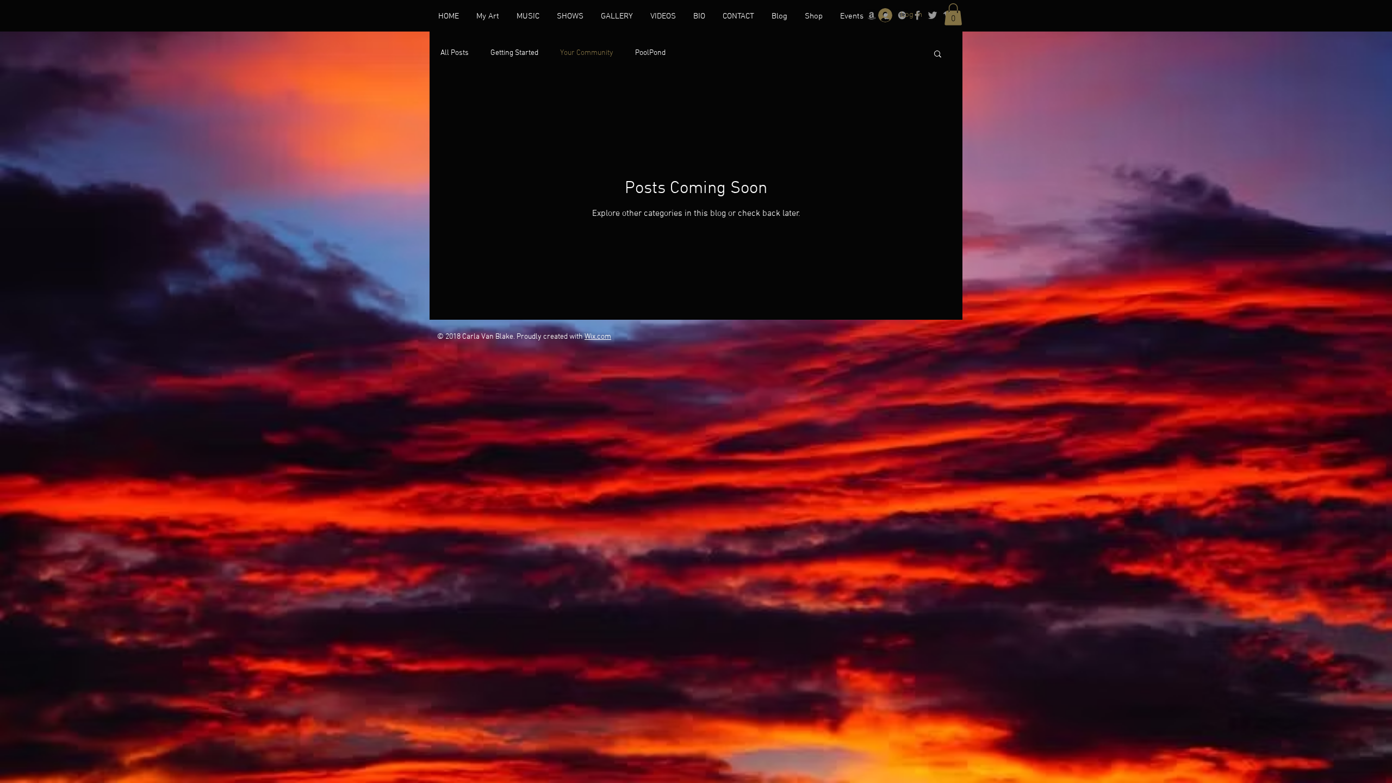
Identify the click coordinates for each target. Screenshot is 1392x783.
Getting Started (514, 53)
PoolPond (650, 53)
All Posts (454, 53)
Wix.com (598, 336)
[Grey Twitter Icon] (933, 15)
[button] (953, 14)
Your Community (586, 53)
